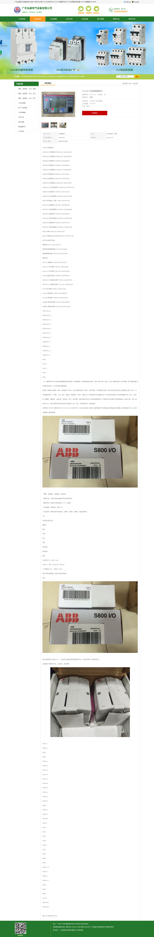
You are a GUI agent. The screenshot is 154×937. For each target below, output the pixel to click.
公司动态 (85, 19)
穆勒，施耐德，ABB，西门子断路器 (30, 93)
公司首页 (22, 19)
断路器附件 (22, 126)
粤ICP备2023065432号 (84, 927)
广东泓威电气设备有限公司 (98, 927)
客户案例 (100, 19)
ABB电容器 (22, 103)
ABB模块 (21, 131)
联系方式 (132, 19)
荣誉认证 (116, 19)
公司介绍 (69, 19)
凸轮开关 (21, 117)
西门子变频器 (22, 108)
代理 (90, 97)
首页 (130, 83)
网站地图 (80, 930)
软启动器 (21, 122)
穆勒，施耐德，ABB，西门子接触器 (30, 98)
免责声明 (68, 930)
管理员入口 (74, 930)
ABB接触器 (22, 112)
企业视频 (53, 19)
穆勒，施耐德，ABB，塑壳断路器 (29, 89)
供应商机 (37, 19)
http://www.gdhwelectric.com (49, 916)
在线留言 (95, 113)
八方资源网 (63, 930)
